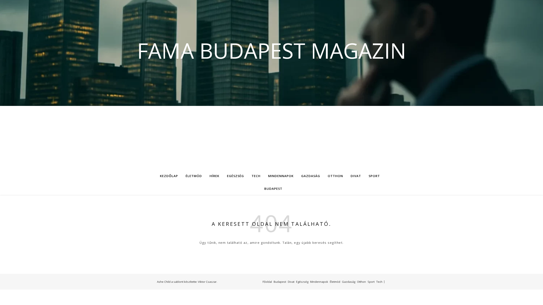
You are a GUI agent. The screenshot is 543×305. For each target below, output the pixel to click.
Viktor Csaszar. (207, 282)
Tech (256, 176)
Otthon (335, 176)
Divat (356, 176)
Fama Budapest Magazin (271, 50)
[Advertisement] (271, 137)
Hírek (214, 176)
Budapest (273, 188)
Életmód (194, 176)
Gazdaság (310, 176)
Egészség (235, 176)
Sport (374, 176)
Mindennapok (281, 176)
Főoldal (267, 282)
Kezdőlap (169, 176)
